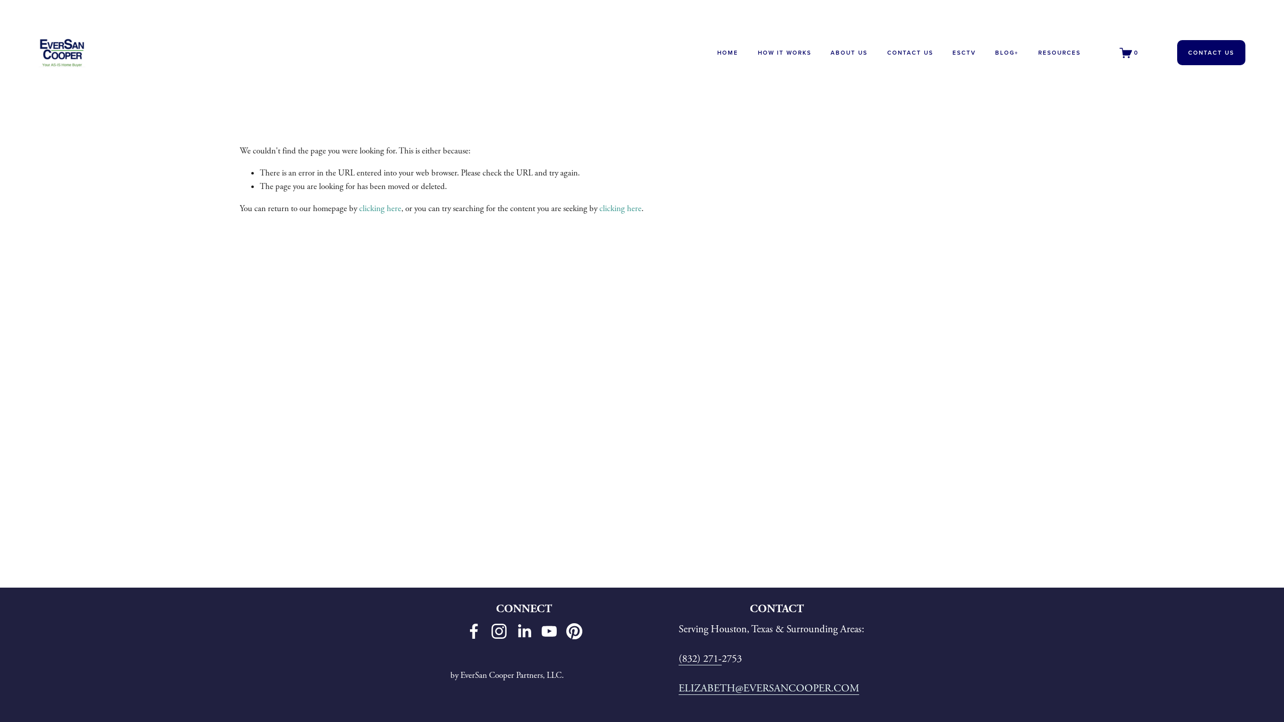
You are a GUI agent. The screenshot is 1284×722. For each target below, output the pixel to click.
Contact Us (1211, 53)
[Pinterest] (574, 631)
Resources (1059, 53)
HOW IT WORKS (785, 53)
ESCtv (964, 53)
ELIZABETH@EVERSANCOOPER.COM (769, 688)
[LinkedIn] (524, 631)
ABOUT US (849, 53)
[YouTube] (549, 631)
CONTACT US (910, 53)
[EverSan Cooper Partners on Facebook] (474, 631)
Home (727, 53)
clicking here (380, 208)
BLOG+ (1007, 53)
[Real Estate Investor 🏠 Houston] (499, 631)
